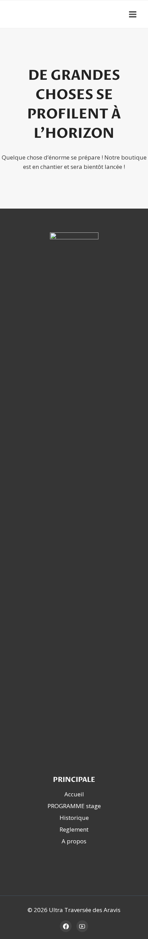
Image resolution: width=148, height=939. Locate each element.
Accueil (74, 794)
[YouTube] (82, 926)
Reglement (74, 829)
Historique (74, 818)
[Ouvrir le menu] (132, 14)
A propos (74, 841)
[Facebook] (66, 926)
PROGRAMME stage (74, 806)
